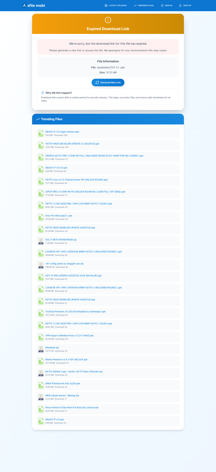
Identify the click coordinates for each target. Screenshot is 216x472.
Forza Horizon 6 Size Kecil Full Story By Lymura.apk (72, 407)
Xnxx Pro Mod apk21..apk (58, 215)
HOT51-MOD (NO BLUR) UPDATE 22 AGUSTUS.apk (72, 143)
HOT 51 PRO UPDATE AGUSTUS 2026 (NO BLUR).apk (73, 275)
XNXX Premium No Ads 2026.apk (62, 383)
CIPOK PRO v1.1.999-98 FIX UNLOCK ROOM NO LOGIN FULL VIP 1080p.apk (85, 191)
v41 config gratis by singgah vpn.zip (64, 263)
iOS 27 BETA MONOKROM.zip (61, 239)
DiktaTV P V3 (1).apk (56, 167)
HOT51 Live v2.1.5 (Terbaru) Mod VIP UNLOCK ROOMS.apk (76, 179)
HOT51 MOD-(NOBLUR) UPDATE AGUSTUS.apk (70, 227)
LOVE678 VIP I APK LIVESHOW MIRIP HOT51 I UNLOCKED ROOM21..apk (83, 251)
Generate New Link (110, 82)
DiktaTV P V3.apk (54, 419)
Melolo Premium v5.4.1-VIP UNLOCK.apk (66, 359)
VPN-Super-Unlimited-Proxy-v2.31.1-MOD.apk (69, 335)
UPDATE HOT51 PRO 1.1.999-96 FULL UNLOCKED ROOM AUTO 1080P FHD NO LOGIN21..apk (94, 155)
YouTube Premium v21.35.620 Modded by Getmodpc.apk (75, 311)
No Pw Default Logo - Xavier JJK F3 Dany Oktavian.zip (73, 371)
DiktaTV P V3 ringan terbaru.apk (62, 131)
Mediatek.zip (52, 347)
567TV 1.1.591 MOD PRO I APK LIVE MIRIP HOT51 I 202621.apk (78, 203)
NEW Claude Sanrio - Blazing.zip (62, 395)
